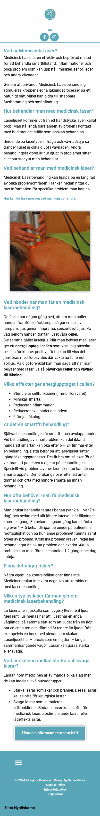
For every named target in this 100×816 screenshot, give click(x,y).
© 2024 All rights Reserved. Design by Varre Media (50, 780)
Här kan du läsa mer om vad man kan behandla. (40, 198)
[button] (50, 29)
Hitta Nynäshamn (20, 808)
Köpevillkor (55, 794)
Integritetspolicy (55, 789)
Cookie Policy (55, 785)
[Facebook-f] (44, 37)
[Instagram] (54, 37)
